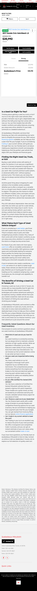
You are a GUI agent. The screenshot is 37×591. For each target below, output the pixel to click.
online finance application (24, 414)
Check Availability (26, 48)
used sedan (21, 228)
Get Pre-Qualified (27, 52)
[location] (36, 1)
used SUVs (5, 247)
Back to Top (32, 105)
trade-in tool (24, 431)
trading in (5, 144)
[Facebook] (3, 557)
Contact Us (9, 541)
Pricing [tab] (23, 58)
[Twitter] (7, 557)
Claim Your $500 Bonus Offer (10, 52)
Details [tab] (13, 58)
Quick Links (6, 566)
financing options (8, 139)
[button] (10, 48)
